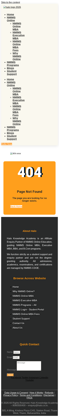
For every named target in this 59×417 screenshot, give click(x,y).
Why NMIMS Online (17, 56)
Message (12, 369)
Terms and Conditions (31, 395)
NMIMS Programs (13, 64)
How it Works (36, 392)
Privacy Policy (10, 395)
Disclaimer (49, 395)
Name (10, 352)
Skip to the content (10, 2)
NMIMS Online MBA (17, 26)
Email (10, 357)
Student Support (12, 73)
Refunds (49, 392)
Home (10, 14)
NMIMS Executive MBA (19, 35)
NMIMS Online (11, 19)
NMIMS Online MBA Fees (17, 46)
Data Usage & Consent (16, 392)
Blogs (10, 68)
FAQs (29, 398)
